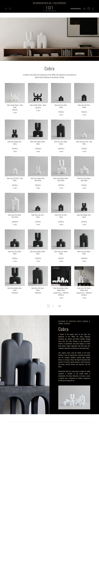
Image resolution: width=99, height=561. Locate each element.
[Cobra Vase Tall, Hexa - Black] (38, 276)
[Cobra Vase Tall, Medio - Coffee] (61, 130)
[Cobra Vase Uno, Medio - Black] (15, 239)
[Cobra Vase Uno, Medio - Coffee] (61, 239)
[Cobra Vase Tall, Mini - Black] (61, 203)
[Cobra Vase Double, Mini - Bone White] (38, 166)
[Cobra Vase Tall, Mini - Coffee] (84, 93)
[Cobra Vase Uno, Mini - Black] (38, 203)
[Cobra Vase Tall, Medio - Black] (84, 239)
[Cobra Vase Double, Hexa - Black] (15, 276)
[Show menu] (6, 8)
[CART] (93, 8)
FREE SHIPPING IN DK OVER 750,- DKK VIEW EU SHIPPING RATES (49, 3)
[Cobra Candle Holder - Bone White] (15, 93)
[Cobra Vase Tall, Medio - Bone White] (15, 203)
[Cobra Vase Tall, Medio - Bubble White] (84, 276)
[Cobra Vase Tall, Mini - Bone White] (15, 166)
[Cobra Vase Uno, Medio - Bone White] (84, 166)
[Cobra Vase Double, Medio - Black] (38, 239)
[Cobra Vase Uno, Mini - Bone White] (84, 130)
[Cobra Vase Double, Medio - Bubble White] (61, 276)
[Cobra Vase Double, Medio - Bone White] (61, 166)
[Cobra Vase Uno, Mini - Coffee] (61, 93)
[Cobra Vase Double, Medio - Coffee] (38, 130)
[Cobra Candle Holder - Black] (38, 93)
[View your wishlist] (89, 8)
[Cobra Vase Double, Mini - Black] (84, 203)
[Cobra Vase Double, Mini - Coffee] (15, 130)
